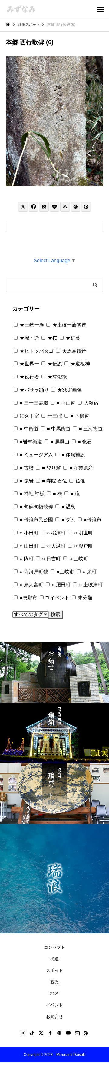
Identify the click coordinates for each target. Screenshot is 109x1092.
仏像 (79, 480)
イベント (54, 1004)
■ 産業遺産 (80, 467)
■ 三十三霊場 (33, 402)
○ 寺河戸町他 (33, 571)
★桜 (51, 338)
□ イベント (57, 597)
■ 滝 (74, 493)
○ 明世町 (83, 532)
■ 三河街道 (90, 428)
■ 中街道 (28, 428)
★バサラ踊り (33, 389)
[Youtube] (68, 1033)
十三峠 (54, 416)
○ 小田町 (28, 532)
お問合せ (54, 1016)
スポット (54, 970)
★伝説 (54, 363)
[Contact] (77, 1033)
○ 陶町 (26, 558)
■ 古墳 (26, 467)
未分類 (84, 597)
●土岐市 (64, 571)
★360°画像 (69, 389)
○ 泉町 (89, 571)
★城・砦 (28, 338)
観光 (54, 981)
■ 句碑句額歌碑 (35, 506)
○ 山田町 (28, 545)
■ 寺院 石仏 (54, 480)
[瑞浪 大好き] (21, 9)
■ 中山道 (65, 402)
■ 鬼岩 (26, 480)
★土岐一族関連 (68, 324)
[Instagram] (23, 1033)
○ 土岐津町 (90, 584)
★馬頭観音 (73, 351)
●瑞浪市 (92, 519)
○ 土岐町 (78, 558)
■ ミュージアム (35, 454)
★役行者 (28, 376)
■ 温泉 (67, 506)
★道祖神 (79, 363)
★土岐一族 (31, 324)
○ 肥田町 (61, 584)
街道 (54, 958)
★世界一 (28, 363)
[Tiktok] (32, 1033)
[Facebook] (50, 1033)
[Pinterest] (59, 1033)
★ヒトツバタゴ (36, 351)
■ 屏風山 (59, 441)
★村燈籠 (56, 376)
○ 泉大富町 (30, 584)
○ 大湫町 (56, 545)
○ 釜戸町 (83, 545)
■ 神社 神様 (31, 493)
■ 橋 (57, 493)
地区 (54, 993)
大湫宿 (90, 402)
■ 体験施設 (72, 454)
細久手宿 (28, 416)
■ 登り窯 (51, 467)
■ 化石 (84, 441)
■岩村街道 (30, 441)
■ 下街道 (79, 416)
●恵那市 (27, 597)
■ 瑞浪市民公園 (35, 519)
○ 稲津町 (56, 532)
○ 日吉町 (51, 558)
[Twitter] (41, 1033)
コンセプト (54, 947)
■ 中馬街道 (58, 428)
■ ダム (67, 519)
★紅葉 (72, 338)
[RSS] (86, 1033)
